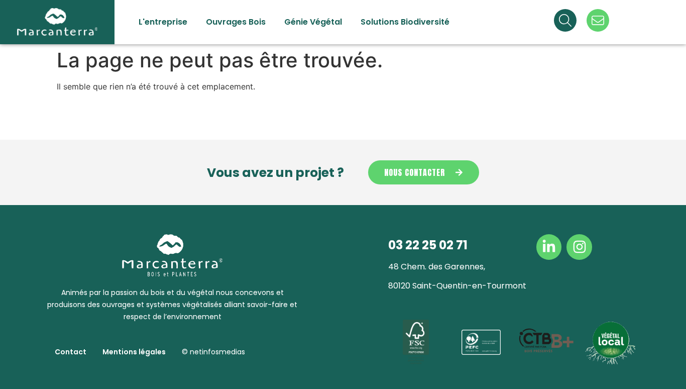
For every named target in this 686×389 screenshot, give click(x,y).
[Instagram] (579, 246)
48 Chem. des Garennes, (436, 266)
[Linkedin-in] (548, 246)
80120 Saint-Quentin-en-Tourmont (457, 285)
